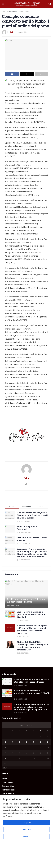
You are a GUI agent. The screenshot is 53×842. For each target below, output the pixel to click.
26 (19, 758)
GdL (11, 32)
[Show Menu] (3, 4)
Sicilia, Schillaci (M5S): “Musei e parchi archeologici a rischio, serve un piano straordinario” (32, 646)
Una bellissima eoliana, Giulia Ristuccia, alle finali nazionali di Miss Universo (32, 515)
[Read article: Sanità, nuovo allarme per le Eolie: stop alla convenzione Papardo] (7, 681)
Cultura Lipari (8, 793)
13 (26, 747)
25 (12, 758)
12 (19, 747)
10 (5, 747)
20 (26, 753)
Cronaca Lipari (8, 786)
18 (12, 753)
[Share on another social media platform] (41, 74)
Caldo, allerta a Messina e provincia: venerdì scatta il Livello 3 (31, 614)
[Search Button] (49, 4)
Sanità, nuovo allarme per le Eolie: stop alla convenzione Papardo (26, 600)
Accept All (27, 822)
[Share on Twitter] (27, 74)
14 (33, 747)
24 (5, 758)
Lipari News (12, 12)
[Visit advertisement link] (26, 436)
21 (33, 753)
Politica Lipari (24, 12)
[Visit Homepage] (26, 3)
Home (4, 12)
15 (40, 747)
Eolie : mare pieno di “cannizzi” (27, 527)
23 (47, 753)
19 (19, 753)
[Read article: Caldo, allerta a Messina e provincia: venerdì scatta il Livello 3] (10, 614)
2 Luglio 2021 (22, 32)
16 (47, 747)
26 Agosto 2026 (13, 605)
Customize (26, 829)
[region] (26, 818)
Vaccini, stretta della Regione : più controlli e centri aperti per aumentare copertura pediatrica (32, 629)
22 (40, 753)
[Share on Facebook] (12, 74)
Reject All (26, 836)
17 (5, 753)
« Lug (4, 768)
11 (12, 747)
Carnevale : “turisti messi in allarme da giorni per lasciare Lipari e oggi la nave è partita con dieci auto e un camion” (32, 553)
